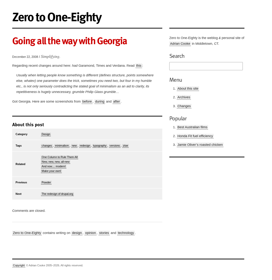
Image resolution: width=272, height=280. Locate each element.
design (77, 233)
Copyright (19, 265)
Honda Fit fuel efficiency (195, 136)
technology (126, 233)
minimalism (62, 145)
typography (100, 145)
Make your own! (51, 170)
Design (46, 134)
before (87, 101)
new (74, 145)
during (99, 101)
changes (47, 145)
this (138, 65)
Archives (183, 97)
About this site (187, 88)
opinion (90, 233)
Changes (184, 106)
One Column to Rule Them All (60, 157)
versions (115, 145)
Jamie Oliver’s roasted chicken (200, 145)
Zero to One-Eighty (27, 233)
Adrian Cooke (180, 43)
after (116, 101)
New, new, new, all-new (56, 161)
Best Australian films (192, 127)
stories (104, 233)
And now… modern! (54, 166)
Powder (46, 182)
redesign (85, 145)
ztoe (125, 145)
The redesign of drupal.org (57, 193)
